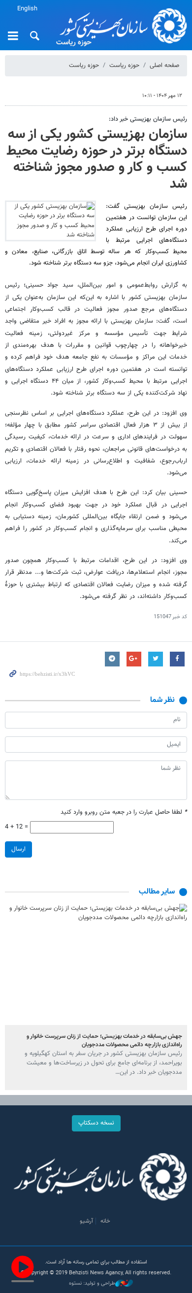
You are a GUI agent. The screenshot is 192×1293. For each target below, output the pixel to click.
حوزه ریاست (124, 65)
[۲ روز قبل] (96, 964)
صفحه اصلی (164, 65)
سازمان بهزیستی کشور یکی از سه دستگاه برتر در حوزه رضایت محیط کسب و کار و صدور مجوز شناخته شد (96, 159)
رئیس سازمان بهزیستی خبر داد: (148, 119)
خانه (105, 1221)
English (27, 9)
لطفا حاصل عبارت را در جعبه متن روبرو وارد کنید (124, 812)
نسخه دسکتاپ (96, 1123)
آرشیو (86, 1221)
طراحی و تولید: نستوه (92, 1284)
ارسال (18, 849)
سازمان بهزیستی (120, 25)
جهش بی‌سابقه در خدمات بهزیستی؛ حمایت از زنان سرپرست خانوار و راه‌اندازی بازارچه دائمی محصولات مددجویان (104, 1040)
